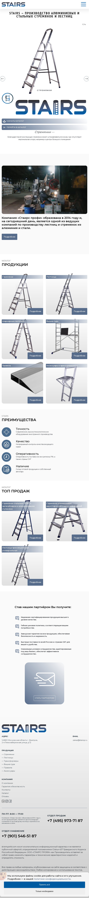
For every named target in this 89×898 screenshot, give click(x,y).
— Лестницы (7, 758)
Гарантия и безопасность (13, 786)
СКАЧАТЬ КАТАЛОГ (15, 121)
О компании (7, 783)
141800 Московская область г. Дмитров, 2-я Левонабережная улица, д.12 (20, 741)
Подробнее (9, 237)
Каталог (5, 793)
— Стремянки (8, 754)
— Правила (7, 768)
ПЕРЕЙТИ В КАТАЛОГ (16, 127)
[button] (2, 78)
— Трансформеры (10, 761)
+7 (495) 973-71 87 (65, 821)
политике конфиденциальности (52, 879)
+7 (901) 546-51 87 (19, 836)
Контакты (6, 790)
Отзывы (5, 796)
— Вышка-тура (8, 764)
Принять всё (44, 885)
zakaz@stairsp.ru (80, 740)
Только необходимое (44, 891)
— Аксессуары (8, 771)
